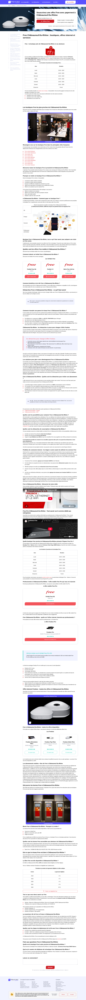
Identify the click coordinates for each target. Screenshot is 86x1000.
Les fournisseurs (46, 2)
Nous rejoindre (58, 990)
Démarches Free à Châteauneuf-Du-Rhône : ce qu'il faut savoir (15, 45)
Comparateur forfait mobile (24, 986)
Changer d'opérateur (46, 985)
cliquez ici (66, 970)
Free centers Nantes (29, 158)
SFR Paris (22, 982)
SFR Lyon (33, 982)
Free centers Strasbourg (30, 152)
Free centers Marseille (30, 157)
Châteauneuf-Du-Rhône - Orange (32, 410)
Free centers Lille (28, 154)
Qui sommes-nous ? (59, 981)
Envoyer (50, 967)
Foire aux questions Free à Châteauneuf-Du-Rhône (15, 69)
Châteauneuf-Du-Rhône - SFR (31, 412)
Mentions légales (59, 984)
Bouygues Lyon (34, 983)
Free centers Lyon (29, 161)
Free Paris (22, 981)
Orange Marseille (46, 984)
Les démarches (35, 2)
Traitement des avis (59, 986)
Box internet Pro (34, 987)
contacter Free (26, 426)
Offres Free (46, 21)
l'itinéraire (48, 58)
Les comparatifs (25, 2)
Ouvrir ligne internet (35, 985)
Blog (56, 987)
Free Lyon (33, 981)
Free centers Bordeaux (30, 151)
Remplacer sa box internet (24, 987)
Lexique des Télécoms (60, 989)
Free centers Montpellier (30, 160)
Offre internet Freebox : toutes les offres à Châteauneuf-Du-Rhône (15, 55)
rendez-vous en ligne (42, 90)
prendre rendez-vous (47, 577)
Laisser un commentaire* (30, 958)
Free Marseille (45, 981)
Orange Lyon (34, 984)
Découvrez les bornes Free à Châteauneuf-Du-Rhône (15, 59)
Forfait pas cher (22, 985)
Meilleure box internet (47, 986)
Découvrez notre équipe (60, 982)
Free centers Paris (29, 155)
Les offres (71, 2)
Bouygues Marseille (46, 983)
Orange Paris (22, 984)
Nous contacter (58, 983)
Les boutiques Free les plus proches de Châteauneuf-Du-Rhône (15, 35)
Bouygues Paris (23, 983)
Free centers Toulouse (30, 164)
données (59, 939)
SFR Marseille (45, 982)
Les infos (55, 2)
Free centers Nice (29, 163)
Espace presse (58, 988)
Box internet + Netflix (35, 986)
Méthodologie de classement (61, 985)
